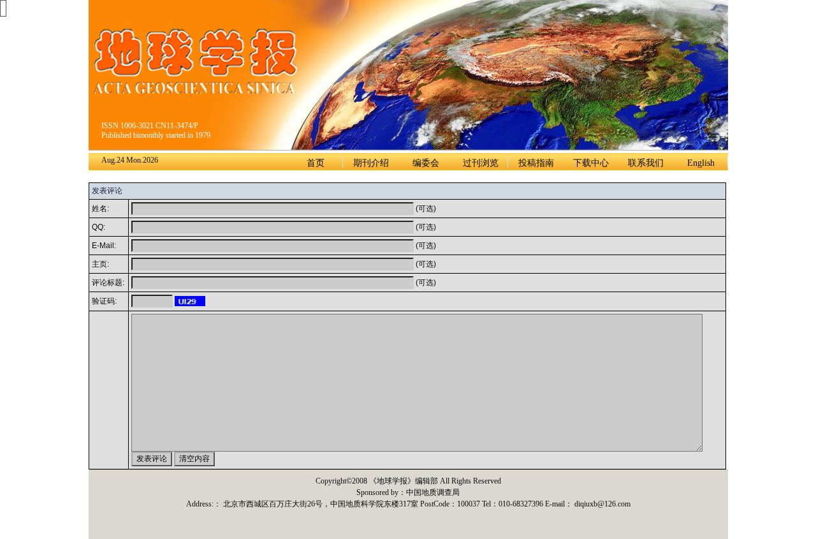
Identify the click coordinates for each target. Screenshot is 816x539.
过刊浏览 (481, 163)
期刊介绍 (371, 163)
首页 (315, 163)
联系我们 (646, 163)
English (701, 163)
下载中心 (591, 163)
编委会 (425, 163)
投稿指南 (536, 163)
